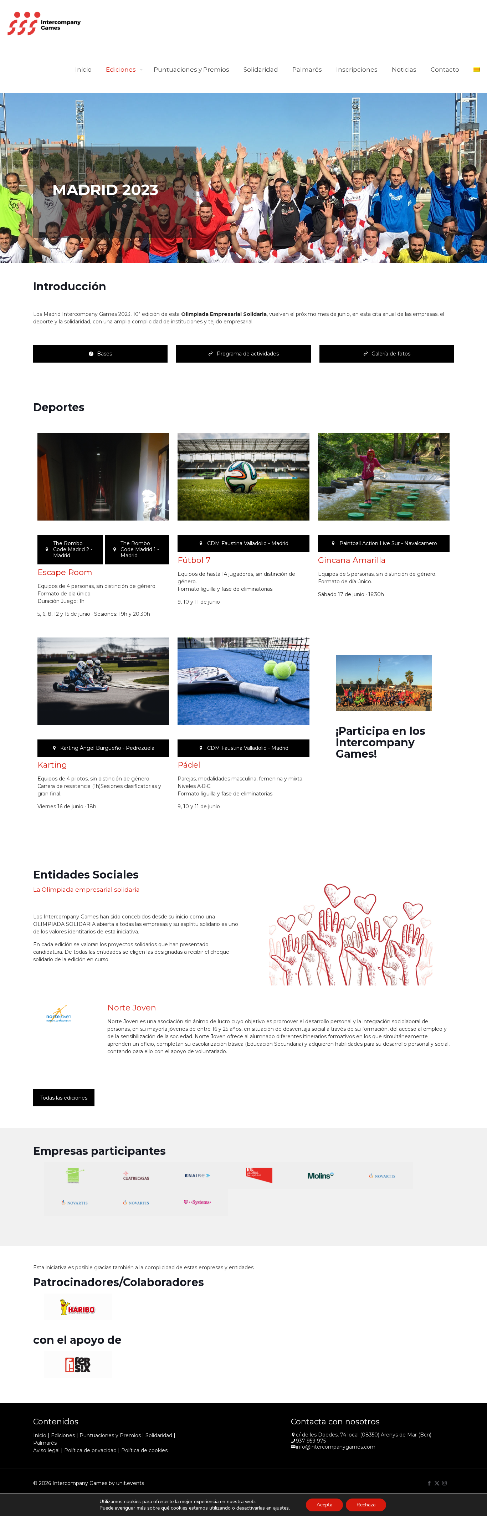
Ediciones (63, 1435)
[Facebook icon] (429, 1483)
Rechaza (366, 1504)
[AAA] (74, 1175)
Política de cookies (144, 1450)
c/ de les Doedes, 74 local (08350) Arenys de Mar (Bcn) (363, 1435)
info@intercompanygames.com (335, 1447)
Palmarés (45, 1443)
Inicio (39, 1435)
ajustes (281, 1508)
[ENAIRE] (197, 1175)
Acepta (324, 1504)
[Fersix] (78, 1364)
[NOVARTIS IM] (136, 1202)
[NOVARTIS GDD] (382, 1175)
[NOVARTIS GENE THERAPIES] (74, 1202)
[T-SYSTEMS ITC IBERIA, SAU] (197, 1202)
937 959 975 (311, 1441)
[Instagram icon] (444, 1483)
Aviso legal (46, 1450)
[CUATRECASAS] (136, 1175)
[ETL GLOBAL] (259, 1175)
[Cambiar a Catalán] (476, 69)
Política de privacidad (90, 1450)
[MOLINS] (320, 1175)
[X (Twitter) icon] (437, 1483)
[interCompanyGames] (44, 23)
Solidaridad (158, 1435)
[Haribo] (78, 1307)
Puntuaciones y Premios (110, 1435)
